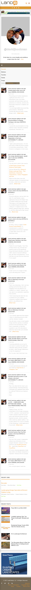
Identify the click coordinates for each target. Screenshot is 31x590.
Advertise (27, 583)
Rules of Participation (13, 585)
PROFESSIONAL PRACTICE (15, 340)
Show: (3, 83)
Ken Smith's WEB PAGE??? (15, 360)
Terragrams (12, 369)
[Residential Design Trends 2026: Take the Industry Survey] (5, 531)
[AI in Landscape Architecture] (5, 539)
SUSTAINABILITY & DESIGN (15, 140)
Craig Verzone (19, 367)
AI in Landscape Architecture (19, 533)
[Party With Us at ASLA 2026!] (5, 513)
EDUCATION (11, 281)
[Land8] (9, 5)
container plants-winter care (15, 90)
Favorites (3, 74)
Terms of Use (26, 586)
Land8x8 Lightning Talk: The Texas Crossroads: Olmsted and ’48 (20, 518)
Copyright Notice (25, 585)
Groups (3, 80)
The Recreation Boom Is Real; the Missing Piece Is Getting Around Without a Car (20, 544)
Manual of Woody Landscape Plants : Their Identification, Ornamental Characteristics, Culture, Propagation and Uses (18, 173)
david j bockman (12, 88)
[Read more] (20, 113)
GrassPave (21, 446)
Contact (18, 586)
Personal (3, 69)
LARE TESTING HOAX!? (14, 338)
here (17, 369)
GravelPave (12, 448)
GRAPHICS (23, 122)
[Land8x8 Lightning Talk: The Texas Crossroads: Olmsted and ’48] (5, 522)
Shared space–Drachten (14, 240)
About (12, 586)
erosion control (12, 190)
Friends (3, 77)
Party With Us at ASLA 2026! (19, 508)
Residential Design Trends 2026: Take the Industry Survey (20, 526)
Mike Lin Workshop (13, 279)
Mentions (3, 72)
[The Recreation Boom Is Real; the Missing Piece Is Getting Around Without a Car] (5, 548)
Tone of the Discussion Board (15, 265)
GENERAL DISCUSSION (17, 92)
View (22, 59)
